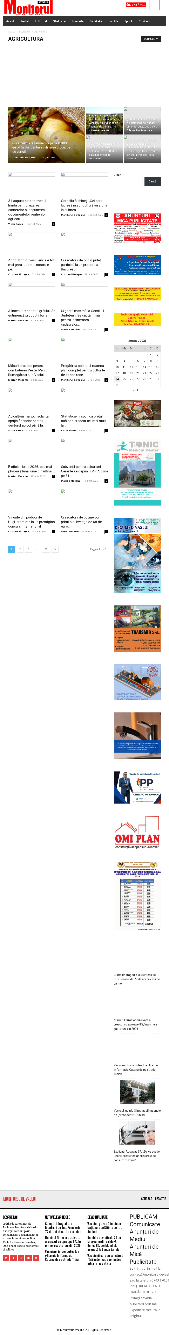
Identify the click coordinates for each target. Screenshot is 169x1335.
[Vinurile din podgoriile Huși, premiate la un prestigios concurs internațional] (31, 500)
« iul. (135, 390)
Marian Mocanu (18, 320)
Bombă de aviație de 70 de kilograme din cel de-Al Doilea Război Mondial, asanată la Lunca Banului (104, 1243)
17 (117, 373)
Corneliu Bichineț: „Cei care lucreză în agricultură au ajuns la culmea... (84, 205)
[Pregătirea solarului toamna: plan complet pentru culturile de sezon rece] (84, 349)
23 (157, 373)
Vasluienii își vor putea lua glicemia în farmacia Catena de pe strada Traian (136, 1070)
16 (157, 367)
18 (124, 373)
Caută (118, 175)
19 (131, 373)
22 (151, 373)
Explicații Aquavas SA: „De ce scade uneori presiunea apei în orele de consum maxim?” (137, 1156)
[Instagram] (21, 1258)
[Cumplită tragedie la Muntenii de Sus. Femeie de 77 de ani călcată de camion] (137, 957)
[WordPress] (36, 1258)
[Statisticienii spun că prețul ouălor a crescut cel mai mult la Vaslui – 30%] (84, 399)
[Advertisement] (84, 76)
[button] (154, 5)
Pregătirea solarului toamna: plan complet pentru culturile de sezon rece (83, 370)
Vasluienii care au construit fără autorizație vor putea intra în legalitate (105, 1259)
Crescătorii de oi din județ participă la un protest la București (81, 264)
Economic (25, 31)
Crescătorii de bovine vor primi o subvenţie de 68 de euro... (81, 521)
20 (138, 373)
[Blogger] (6, 1258)
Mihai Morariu (70, 531)
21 (46, 549)
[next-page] (55, 549)
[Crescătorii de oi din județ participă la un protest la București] (84, 243)
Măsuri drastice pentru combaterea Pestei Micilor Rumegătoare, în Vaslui (28, 370)
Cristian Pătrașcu (18, 274)
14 (144, 367)
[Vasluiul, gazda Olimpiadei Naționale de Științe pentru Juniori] (137, 1092)
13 (138, 367)
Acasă (11, 31)
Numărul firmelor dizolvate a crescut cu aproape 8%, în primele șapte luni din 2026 (135, 1024)
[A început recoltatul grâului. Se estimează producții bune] (31, 294)
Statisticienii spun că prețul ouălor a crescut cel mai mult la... (83, 420)
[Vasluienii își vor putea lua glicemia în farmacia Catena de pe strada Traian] (137, 1047)
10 (117, 367)
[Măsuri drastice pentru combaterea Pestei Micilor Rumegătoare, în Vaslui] (31, 349)
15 (151, 367)
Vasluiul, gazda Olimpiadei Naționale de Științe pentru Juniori (137, 1113)
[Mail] (28, 1258)
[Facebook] (13, 1258)
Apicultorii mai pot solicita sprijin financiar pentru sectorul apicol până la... (28, 420)
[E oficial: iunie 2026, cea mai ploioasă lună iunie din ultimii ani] (31, 450)
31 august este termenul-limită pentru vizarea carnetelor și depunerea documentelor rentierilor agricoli (27, 210)
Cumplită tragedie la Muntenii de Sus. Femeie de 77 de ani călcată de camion (137, 979)
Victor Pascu (15, 223)
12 (131, 367)
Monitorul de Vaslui (24, 157)
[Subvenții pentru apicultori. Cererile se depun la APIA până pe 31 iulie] (84, 450)
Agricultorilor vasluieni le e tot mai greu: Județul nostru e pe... (31, 264)
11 (124, 367)
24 (117, 379)
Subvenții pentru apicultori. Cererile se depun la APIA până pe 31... (84, 471)
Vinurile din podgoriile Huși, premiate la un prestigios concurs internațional (31, 521)
